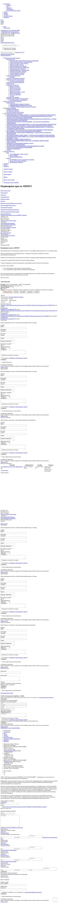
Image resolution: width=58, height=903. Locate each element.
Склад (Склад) (4, 470)
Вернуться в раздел (5, 203)
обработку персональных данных (18, 358)
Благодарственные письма (13, 10)
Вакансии (9, 8)
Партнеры (6, 17)
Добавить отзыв (5, 305)
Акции (5, 12)
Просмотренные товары (7, 693)
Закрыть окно (18, 52)
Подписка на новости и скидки (10, 355)
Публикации (10, 9)
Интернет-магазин (5, 55)
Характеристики (5, 209)
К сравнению (12, 224)
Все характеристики (6, 232)
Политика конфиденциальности (12, 738)
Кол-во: (3, 803)
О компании (7, 3)
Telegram (11, 750)
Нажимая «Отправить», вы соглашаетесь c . (22, 892)
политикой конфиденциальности (46, 697)
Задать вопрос (12, 220)
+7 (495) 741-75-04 (15, 33)
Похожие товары (5, 211)
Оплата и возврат (8, 16)
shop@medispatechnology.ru (7, 42)
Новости (9, 5)
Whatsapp (6, 750)
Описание (3, 207)
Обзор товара (4, 205)
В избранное (11, 223)
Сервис (5, 165)
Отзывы (6, 13)
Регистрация (7, 28)
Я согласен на (15, 358)
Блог (8, 6)
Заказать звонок (14, 31)
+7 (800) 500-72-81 (5, 31)
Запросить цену (5, 220)
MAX (14, 750)
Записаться (3, 871)
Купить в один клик (17, 827)
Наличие (3, 213)
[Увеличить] (14, 215)
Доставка (6, 14)
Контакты (6, 166)
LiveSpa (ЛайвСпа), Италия (8, 235)
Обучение (6, 163)
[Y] (18, 45)
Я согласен (3, 699)
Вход (5, 26)
